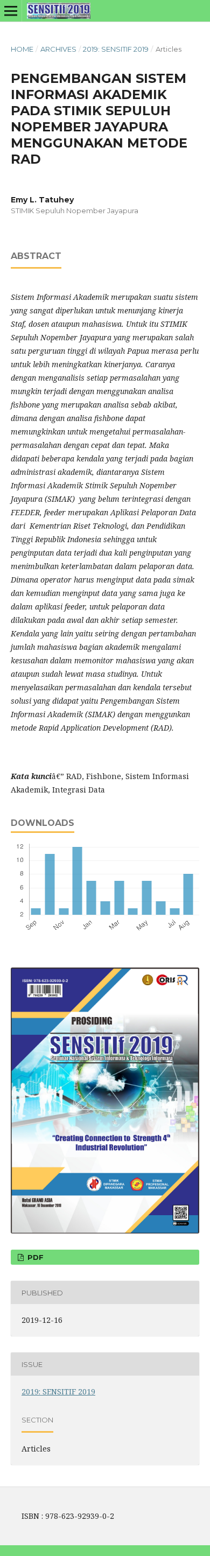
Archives (58, 49)
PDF (34, 1257)
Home (22, 49)
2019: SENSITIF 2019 (116, 49)
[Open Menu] (11, 11)
